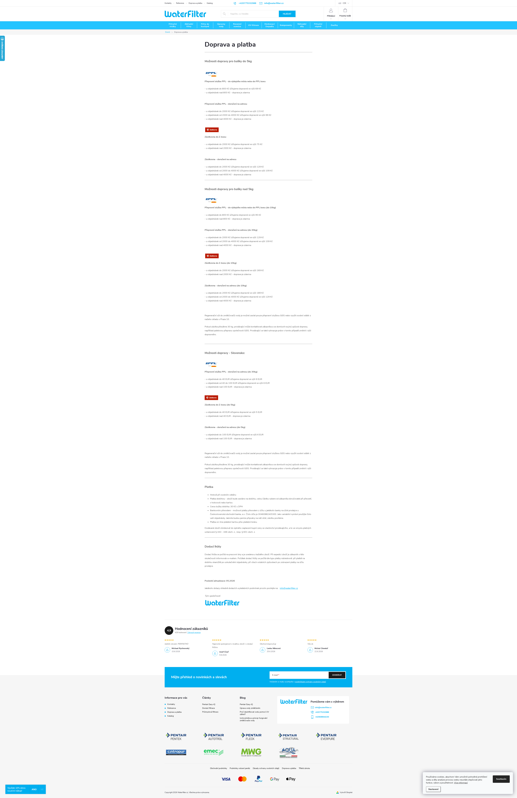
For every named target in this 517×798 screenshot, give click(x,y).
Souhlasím (501, 779)
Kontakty (168, 3)
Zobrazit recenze (194, 632)
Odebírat (337, 675)
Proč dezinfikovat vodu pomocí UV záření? (254, 713)
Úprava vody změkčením (250, 708)
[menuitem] (173, 25)
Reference (180, 3)
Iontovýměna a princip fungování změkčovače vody (253, 719)
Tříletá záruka (304, 768)
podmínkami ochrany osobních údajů (310, 681)
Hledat (287, 13)
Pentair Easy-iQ (208, 704)
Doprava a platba (195, 3)
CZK (344, 3)
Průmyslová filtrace (210, 712)
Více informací (461, 782)
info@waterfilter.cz (289, 588)
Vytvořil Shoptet (346, 792)
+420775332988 (322, 712)
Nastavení (433, 789)
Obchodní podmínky (218, 768)
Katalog (210, 3)
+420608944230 (322, 717)
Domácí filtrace (208, 708)
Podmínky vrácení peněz (240, 768)
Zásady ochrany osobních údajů (266, 768)
